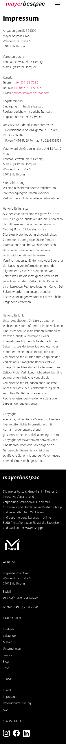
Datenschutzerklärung (17, 703)
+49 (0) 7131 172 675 (27, 88)
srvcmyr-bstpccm (31, 93)
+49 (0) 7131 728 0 (26, 82)
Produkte (8, 629)
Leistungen (10, 635)
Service (7, 655)
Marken (7, 642)
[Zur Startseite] (25, 4)
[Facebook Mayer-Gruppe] (16, 733)
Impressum (10, 696)
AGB (5, 710)
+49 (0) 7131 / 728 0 (27, 607)
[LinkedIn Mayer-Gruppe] (26, 733)
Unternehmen (12, 648)
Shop (6, 668)
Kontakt (7, 690)
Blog (6, 661)
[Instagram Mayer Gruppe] (6, 733)
